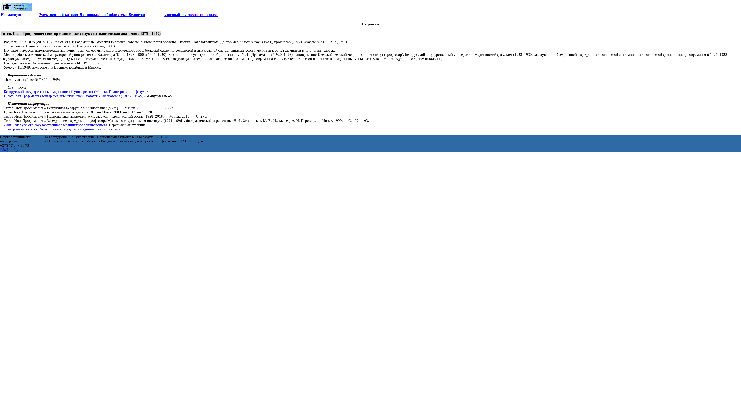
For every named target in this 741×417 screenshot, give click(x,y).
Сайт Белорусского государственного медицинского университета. (56, 125)
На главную (11, 15)
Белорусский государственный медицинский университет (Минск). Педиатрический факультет (77, 92)
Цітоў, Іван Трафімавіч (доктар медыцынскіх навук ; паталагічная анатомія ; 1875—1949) (73, 96)
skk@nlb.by (9, 150)
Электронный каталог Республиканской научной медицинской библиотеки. (62, 129)
